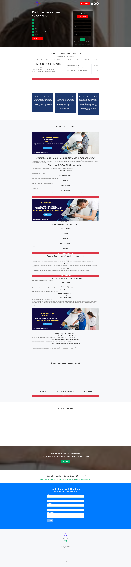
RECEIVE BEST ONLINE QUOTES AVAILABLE (65, 79)
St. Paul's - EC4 (43, 479)
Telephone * (49, 503)
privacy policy (79, 44)
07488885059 (86, 3)
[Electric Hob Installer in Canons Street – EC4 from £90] (65, 535)
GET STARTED (65, 461)
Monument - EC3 (87, 479)
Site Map (65, 541)
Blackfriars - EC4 (79, 479)
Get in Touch (38, 38)
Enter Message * (50, 512)
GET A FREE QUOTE (65, 395)
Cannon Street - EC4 (69, 479)
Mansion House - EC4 (53, 479)
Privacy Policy (65, 540)
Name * (48, 494)
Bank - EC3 (61, 479)
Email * (48, 499)
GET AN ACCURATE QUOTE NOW (65, 275)
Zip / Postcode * (50, 508)
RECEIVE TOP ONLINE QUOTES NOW (65, 197)
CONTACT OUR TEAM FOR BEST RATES (65, 253)
